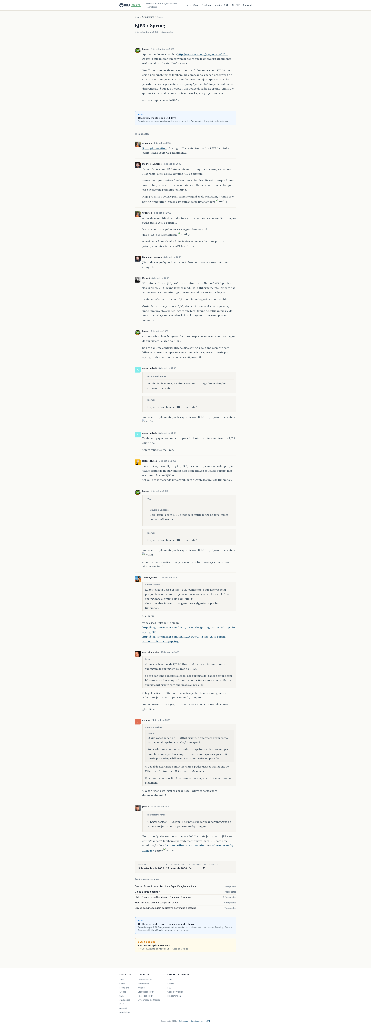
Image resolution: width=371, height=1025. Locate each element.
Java (188, 5)
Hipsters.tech (174, 996)
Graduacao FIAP (146, 992)
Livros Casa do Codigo (149, 1000)
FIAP (169, 987)
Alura (169, 979)
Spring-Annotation (154, 148)
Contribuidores (196, 1021)
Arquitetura (148, 17)
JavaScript (124, 1000)
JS (232, 5)
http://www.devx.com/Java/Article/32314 (202, 54)
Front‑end (206, 5)
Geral (196, 5)
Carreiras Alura (145, 979)
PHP (238, 5)
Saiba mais (183, 1021)
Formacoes (143, 983)
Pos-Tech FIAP (145, 996)
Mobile (218, 5)
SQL (226, 5)
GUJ (137, 17)
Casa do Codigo (175, 992)
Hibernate (169, 845)
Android (247, 5)
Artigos (141, 987)
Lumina (170, 983)
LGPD (208, 1021)
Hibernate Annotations (192, 845)
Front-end (124, 987)
